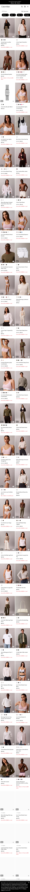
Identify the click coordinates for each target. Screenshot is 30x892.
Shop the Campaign (15, 2)
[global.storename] (5, 6)
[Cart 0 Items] (25, 6)
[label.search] (22, 6)
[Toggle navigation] (28, 6)
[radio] (1, 39)
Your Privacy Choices (14, 888)
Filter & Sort (25, 11)
